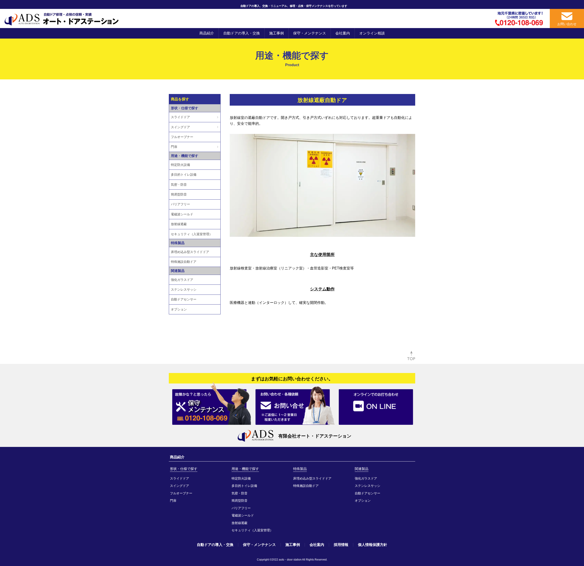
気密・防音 (179, 184)
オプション (179, 309)
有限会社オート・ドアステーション (314, 435)
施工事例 (276, 33)
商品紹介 (206, 33)
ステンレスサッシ (183, 289)
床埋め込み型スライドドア (190, 252)
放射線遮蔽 (179, 224)
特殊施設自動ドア (183, 261)
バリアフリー (180, 204)
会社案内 (342, 33)
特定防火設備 (180, 165)
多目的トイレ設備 (183, 174)
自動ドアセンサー (183, 299)
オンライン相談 (372, 33)
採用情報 (341, 545)
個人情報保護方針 (372, 545)
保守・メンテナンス (309, 33)
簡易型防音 (179, 194)
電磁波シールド (182, 214)
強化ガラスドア (182, 280)
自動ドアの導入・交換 (241, 33)
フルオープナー (182, 137)
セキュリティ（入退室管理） (191, 234)
